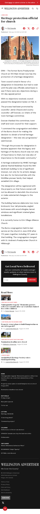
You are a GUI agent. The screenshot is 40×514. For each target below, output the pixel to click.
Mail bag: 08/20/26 (7, 414)
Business (16, 322)
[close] (37, 2)
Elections (17, 339)
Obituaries (5, 443)
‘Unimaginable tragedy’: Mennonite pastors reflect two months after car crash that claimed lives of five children (19, 378)
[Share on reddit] (33, 28)
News (3, 15)
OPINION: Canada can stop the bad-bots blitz (16, 433)
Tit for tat (4, 405)
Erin (6, 15)
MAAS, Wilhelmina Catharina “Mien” (12, 445)
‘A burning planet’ (7, 417)
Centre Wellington (7, 322)
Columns (4, 428)
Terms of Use (5, 482)
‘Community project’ (8, 421)
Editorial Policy (5, 487)
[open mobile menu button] (2, 8)
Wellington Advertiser (9, 344)
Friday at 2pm (5, 398)
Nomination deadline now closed (12, 389)
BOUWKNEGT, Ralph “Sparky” (10, 449)
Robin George (9, 311)
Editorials (5, 396)
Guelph (4, 355)
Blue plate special (7, 402)
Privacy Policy (5, 484)
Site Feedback (5, 490)
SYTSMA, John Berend (8, 453)
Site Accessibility (6, 492)
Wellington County (8, 302)
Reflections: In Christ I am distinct (12, 430)
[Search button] (32, 8)
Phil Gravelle (11, 28)
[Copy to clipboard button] (37, 28)
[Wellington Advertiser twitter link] (3, 502)
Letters (4, 412)
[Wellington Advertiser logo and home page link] (16, 8)
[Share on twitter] (28, 28)
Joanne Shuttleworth (11, 328)
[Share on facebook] (24, 28)
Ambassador (5, 437)
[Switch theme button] (37, 8)
